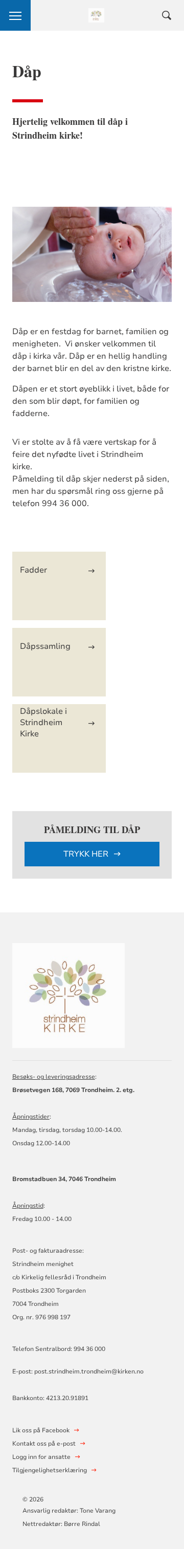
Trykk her (86, 854)
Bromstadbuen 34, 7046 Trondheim (64, 1179)
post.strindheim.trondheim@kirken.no (89, 1371)
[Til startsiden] (68, 994)
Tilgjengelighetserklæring (49, 1470)
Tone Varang (98, 1511)
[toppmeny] (15, 15)
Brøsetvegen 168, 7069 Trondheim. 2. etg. (73, 1090)
